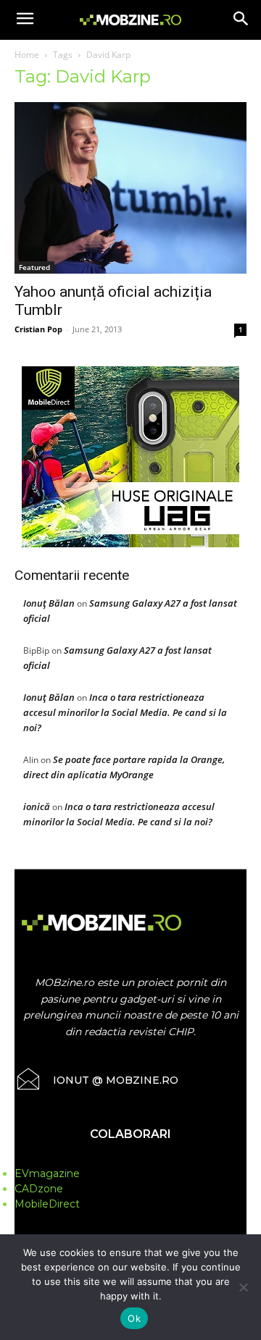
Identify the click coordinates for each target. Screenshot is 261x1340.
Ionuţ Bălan (49, 603)
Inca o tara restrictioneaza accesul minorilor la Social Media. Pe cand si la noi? (125, 712)
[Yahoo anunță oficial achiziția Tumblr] (130, 188)
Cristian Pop (38, 329)
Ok (134, 1318)
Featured (34, 267)
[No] (243, 1287)
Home (26, 55)
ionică (36, 806)
